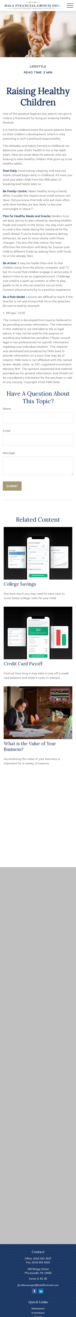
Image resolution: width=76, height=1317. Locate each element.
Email (6, 431)
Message (9, 453)
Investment (38, 1312)
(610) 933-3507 (42, 1258)
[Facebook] (34, 1291)
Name (7, 408)
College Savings (20, 584)
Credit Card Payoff (23, 664)
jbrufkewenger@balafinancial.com (38, 1285)
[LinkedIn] (40, 1291)
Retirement (38, 1308)
